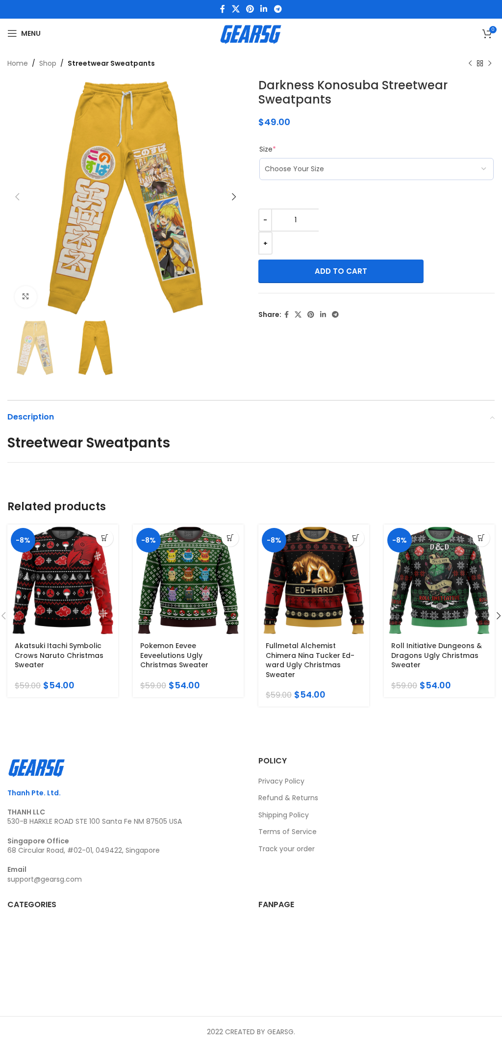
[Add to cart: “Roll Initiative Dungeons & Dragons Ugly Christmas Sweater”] (481, 538)
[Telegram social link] (278, 9)
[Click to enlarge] (26, 297)
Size (267, 149)
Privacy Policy (281, 781)
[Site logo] (250, 33)
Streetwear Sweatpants (111, 63)
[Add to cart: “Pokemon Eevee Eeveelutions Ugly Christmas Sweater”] (230, 538)
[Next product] (490, 63)
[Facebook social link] (222, 9)
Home (17, 63)
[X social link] (235, 9)
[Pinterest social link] (250, 9)
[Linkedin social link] (264, 9)
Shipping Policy (283, 815)
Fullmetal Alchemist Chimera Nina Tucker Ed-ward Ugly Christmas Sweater (310, 660)
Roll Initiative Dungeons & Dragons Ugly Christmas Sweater (436, 655)
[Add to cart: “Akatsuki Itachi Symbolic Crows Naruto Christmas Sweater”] (104, 538)
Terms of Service (287, 832)
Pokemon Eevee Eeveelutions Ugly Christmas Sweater (174, 655)
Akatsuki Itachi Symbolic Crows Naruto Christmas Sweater (59, 655)
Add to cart (341, 271)
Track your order (286, 849)
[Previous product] (470, 63)
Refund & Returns (288, 798)
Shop (47, 63)
